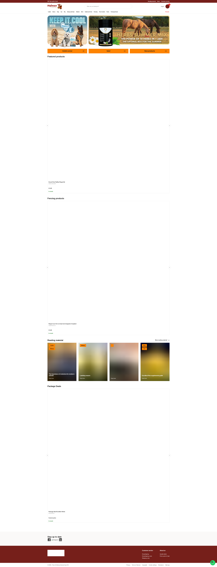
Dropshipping (145, 554)
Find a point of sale (53, 1)
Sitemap (167, 565)
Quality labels (163, 554)
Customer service (165, 1)
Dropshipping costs (147, 556)
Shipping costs (146, 558)
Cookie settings (153, 565)
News (158, 1)
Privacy (128, 565)
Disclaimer (161, 565)
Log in (162, 6)
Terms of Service (136, 565)
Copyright (144, 565)
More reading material (161, 340)
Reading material (152, 1)
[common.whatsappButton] (212, 562)
